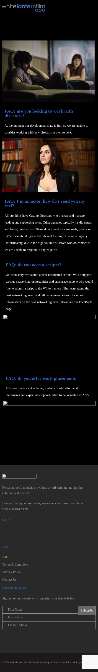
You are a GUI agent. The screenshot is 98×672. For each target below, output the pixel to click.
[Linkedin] (45, 533)
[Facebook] (8, 533)
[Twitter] (20, 533)
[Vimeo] (70, 533)
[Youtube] (58, 533)
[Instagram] (33, 533)
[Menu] (71, 8)
